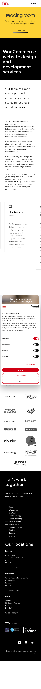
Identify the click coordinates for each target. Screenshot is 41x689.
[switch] (36, 344)
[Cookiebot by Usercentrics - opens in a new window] (30, 306)
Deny (20, 381)
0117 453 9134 (13, 613)
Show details (30, 364)
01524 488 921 (14, 590)
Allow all (20, 370)
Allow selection (20, 375)
